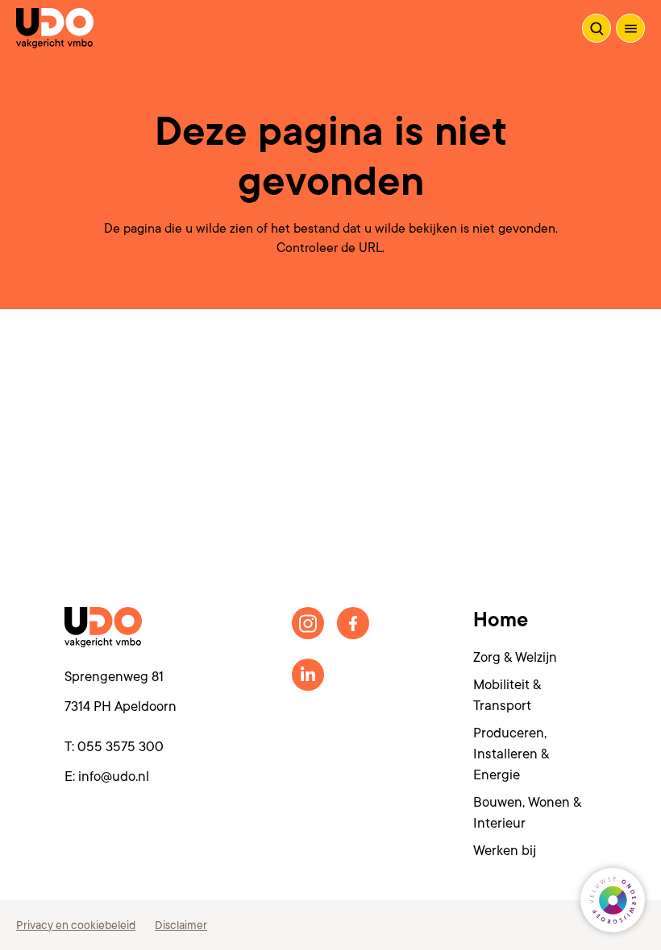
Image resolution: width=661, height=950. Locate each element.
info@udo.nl (113, 776)
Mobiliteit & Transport (507, 695)
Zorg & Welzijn (515, 657)
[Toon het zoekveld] (596, 28)
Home (500, 620)
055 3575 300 (120, 746)
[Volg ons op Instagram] (308, 623)
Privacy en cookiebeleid (75, 925)
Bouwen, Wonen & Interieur (527, 813)
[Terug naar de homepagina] (55, 28)
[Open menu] (630, 28)
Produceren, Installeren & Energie (511, 754)
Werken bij (504, 850)
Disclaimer (181, 925)
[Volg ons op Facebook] (353, 623)
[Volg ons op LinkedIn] (308, 675)
